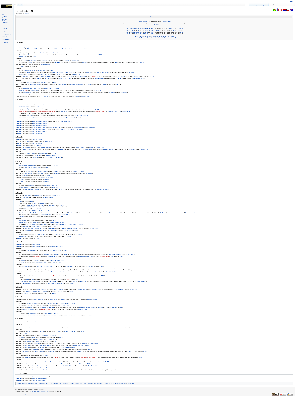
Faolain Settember (72, 228)
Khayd (33, 153)
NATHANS (35, 349)
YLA (130, 351)
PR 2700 (85, 48)
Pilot (26, 90)
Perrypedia (286, 8)
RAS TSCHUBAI (30, 207)
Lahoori (180, 212)
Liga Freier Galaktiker (54, 222)
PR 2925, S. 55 (81, 171)
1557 (173, 27)
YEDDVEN (45, 262)
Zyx (30, 60)
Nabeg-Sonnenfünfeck (60, 48)
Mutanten (136, 76)
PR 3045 (54, 293)
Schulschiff (93, 76)
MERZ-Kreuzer (53, 250)
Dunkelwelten (178, 37)
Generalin (107, 212)
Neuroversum (39, 327)
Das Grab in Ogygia (90, 127)
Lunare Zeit (149, 24)
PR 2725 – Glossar (72, 52)
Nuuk (27, 275)
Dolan (38, 266)
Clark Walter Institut (104, 256)
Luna (115, 62)
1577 (173, 30)
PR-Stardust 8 (124, 92)
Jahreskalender (154, 16)
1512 (130, 28)
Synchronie (34, 376)
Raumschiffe (46, 207)
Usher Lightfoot (72, 224)
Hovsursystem (35, 260)
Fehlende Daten (26, 383)
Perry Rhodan (64, 111)
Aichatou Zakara (49, 266)
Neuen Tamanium (57, 53)
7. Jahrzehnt (165, 23)
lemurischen (63, 299)
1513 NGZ (19, 119)
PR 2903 (73, 206)
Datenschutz (17, 394)
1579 (179, 30)
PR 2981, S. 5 (68, 236)
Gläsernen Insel (136, 78)
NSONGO (59, 250)
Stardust (135, 37)
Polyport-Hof (30, 48)
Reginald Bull (28, 230)
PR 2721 (152, 76)
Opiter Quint (26, 266)
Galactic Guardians (43, 171)
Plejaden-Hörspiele (45, 64)
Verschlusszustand (78, 127)
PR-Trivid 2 (61, 72)
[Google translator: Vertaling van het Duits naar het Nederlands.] (284, 10)
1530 (152, 30)
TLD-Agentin (46, 197)
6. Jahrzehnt (158, 23)
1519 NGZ (19, 131)
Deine (277, 8)
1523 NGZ (19, 145)
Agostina (64, 228)
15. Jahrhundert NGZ (142, 21)
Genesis (172, 36)
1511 (127, 28)
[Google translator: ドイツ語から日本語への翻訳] (281, 10)
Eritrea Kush (29, 115)
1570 (181, 28)
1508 (146, 27)
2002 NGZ (90, 266)
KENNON (32, 70)
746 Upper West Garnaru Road (47, 104)
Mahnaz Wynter (28, 173)
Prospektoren (59, 109)
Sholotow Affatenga (23, 108)
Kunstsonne (35, 370)
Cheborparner (33, 84)
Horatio (29, 92)
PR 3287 (71, 321)
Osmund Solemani (23, 106)
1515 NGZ (19, 123)
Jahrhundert (34, 383)
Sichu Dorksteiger (38, 195)
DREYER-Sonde (37, 256)
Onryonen (37, 341)
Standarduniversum (50, 327)
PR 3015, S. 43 (133, 289)
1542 (130, 33)
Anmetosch (55, 171)
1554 (165, 27)
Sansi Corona (114, 212)
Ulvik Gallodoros (23, 165)
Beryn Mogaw (26, 147)
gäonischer (35, 157)
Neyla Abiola (105, 72)
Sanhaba (29, 153)
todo (22, 66)
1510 (152, 27)
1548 (146, 33)
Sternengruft (166, 36)
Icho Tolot (42, 230)
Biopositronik (27, 70)
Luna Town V (55, 361)
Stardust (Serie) (79, 383)
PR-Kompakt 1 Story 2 (51, 339)
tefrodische (118, 78)
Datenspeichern (51, 256)
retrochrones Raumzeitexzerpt (106, 268)
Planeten (25, 92)
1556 (170, 27)
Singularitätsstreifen (28, 268)
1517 (143, 28)
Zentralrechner (63, 347)
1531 (127, 32)
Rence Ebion (70, 76)
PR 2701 (46, 102)
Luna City (97, 361)
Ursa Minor (118, 254)
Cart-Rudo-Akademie (47, 214)
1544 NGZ (26, 13)
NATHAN (33, 337)
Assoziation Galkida (99, 111)
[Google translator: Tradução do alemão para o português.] (274, 10)
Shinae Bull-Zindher (30, 205)
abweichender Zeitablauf (119, 327)
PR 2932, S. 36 (106, 189)
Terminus (143, 37)
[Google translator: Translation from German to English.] (291, 10)
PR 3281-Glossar (142, 281)
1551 (156, 27)
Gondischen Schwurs (108, 149)
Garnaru (54, 321)
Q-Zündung (61, 189)
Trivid (139, 37)
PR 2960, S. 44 (79, 234)
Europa (74, 117)
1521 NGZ (19, 139)
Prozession (55, 275)
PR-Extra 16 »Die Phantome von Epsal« (42, 210)
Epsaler (162, 212)
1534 (135, 32)
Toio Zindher (50, 271)
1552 (159, 27)
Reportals (55, 357)
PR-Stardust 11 (99, 90)
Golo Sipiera (48, 345)
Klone (97, 72)
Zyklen (136, 36)
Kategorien (18, 383)
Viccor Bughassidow (33, 117)
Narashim (29, 149)
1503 (132, 27)
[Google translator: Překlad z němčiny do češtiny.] (287, 10)
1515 (138, 28)
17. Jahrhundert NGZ (166, 21)
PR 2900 (59, 195)
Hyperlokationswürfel (70, 266)
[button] (6, 25)
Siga (34, 108)
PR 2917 (75, 230)
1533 (132, 32)
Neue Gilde (131, 149)
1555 (167, 27)
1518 (146, 28)
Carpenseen (52, 205)
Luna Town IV (43, 370)
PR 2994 (54, 153)
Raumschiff (100, 307)
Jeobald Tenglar (68, 72)
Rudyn (117, 289)
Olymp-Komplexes (79, 147)
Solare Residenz (96, 289)
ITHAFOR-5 (36, 48)
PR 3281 (62, 205)
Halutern (36, 203)
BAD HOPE (59, 74)
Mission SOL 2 (161, 37)
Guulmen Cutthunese (41, 291)
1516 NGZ (19, 125)
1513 (132, 28)
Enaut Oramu (26, 293)
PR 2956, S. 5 (63, 222)
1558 (176, 27)
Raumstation (115, 307)
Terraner (49, 363)
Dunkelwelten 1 (40, 177)
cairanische (27, 291)
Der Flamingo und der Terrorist (75, 129)
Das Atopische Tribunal (144, 36)
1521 (127, 30)
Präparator (33, 291)
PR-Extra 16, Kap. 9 (66, 214)
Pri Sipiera (21, 337)
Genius (69, 347)
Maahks (54, 262)
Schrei (68, 279)
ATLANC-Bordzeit (158, 24)
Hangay (55, 299)
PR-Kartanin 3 (131, 254)
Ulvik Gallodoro (22, 220)
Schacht (72, 327)
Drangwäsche (42, 203)
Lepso (38, 173)
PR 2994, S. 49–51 (81, 224)
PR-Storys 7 (80, 309)
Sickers (46, 141)
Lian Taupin (88, 84)
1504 (135, 27)
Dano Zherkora (79, 84)
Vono (73, 212)
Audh (106, 307)
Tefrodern (83, 96)
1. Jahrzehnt (120, 23)
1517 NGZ (19, 127)
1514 (135, 28)
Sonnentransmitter (38, 299)
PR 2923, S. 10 (102, 54)
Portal (39, 102)
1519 (149, 28)
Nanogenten (63, 224)
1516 (141, 28)
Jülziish (25, 60)
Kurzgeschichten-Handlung (119, 383)
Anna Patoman (31, 309)
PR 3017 (35, 56)
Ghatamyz (71, 48)
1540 (152, 32)
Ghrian (45, 82)
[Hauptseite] (7, 6)
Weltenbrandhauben (46, 309)
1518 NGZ (19, 129)
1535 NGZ (19, 380)
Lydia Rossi (46, 78)
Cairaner (23, 260)
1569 (178, 28)
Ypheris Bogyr (22, 47)
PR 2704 (97, 109)
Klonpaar (72, 84)
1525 (138, 30)
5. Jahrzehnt (150, 23)
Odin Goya (25, 175)
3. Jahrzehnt (135, 23)
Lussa (38, 84)
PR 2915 (31, 201)
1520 (152, 28)
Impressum (31, 394)
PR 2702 (132, 327)
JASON (41, 266)
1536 (141, 32)
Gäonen (38, 155)
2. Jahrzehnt (127, 23)
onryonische (41, 331)
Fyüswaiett (66, 60)
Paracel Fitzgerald (35, 226)
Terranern (84, 343)
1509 (149, 27)
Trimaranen (32, 315)
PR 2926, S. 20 (57, 203)
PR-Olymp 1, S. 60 (100, 147)
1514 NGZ (19, 121)
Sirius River (65, 321)
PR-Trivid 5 (131, 72)
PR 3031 (63, 260)
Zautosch (75, 171)
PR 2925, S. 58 (89, 173)
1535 (138, 32)
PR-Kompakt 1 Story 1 (126, 111)
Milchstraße (57, 62)
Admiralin (25, 309)
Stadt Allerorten (54, 230)
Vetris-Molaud (109, 271)
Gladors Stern (38, 108)
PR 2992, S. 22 (56, 82)
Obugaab (187, 212)
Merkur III (88, 72)
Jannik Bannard (78, 115)
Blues (77, 96)
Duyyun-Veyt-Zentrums (35, 321)
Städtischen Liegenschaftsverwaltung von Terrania (43, 111)
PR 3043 (72, 291)
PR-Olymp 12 (36, 47)
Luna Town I (84, 357)
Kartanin (72, 254)
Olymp (148, 37)
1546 (141, 33)
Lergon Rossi (67, 78)
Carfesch (55, 254)
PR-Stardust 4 (75, 60)
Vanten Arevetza (23, 111)
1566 (170, 28)
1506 (141, 27)
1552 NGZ (19, 246)
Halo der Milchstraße (55, 260)
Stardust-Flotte (48, 88)
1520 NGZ (19, 133)
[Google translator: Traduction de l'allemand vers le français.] (278, 10)
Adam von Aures (43, 153)
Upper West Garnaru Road (114, 111)
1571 (156, 30)
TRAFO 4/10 (55, 72)
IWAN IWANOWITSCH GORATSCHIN (34, 189)
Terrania (105, 84)
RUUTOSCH (29, 171)
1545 (138, 33)
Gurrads (54, 207)
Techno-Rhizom (29, 341)
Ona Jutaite (26, 197)
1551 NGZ (19, 244)
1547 (144, 33)
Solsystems (122, 76)
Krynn (66, 230)
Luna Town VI (92, 357)
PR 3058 (59, 262)
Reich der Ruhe (76, 315)
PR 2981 (51, 141)
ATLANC (24, 376)
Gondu (24, 149)
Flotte (26, 315)
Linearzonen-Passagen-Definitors (87, 307)
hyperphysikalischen (58, 289)
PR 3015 (66, 250)
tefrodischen (96, 271)
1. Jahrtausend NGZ (143, 19)
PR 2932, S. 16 (55, 155)
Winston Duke (22, 56)
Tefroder (32, 53)
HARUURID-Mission (25, 187)
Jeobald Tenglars (61, 84)
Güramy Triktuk (36, 88)
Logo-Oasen (27, 167)
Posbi (30, 271)
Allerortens (41, 205)
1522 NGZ (19, 143)
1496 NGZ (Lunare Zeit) (70, 331)
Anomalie (84, 62)
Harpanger (21, 74)
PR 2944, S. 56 (55, 187)
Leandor (39, 78)
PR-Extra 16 (47, 175)
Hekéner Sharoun (31, 54)
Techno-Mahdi (36, 167)
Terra (57, 224)
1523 (132, 30)
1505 (138, 27)
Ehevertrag (53, 195)
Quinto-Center (41, 70)
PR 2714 (53, 70)
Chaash (65, 254)
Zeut (29, 109)
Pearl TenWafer (34, 212)
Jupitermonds (68, 117)
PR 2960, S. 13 (49, 167)
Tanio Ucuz (25, 76)
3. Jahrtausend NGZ (166, 19)
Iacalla (28, 331)
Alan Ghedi (21, 90)
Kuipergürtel (90, 256)
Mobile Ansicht (38, 394)
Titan (112, 256)
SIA (44, 220)
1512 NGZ (89, 365)
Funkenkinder (82, 76)
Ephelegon (122, 289)
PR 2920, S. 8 (55, 165)
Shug (28, 141)
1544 (135, 33)
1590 (181, 32)
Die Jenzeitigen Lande (156, 36)
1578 (176, 30)
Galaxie (51, 299)
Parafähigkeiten (31, 165)
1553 (162, 27)
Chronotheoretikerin (72, 268)
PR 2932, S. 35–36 (94, 228)
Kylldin (20, 201)
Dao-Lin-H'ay (47, 254)
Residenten (35, 222)
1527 (144, 30)
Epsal (69, 212)
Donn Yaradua (30, 82)
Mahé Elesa (43, 74)
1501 (127, 27)
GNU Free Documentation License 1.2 (40, 391)
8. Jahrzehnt (173, 23)
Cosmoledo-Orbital (99, 78)
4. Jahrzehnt (143, 23)
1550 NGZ (19, 238)
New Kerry (40, 82)
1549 (149, 33)
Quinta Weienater (39, 339)
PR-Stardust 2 (86, 115)
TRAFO (28, 72)
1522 (130, 30)
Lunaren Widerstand (78, 345)
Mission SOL (154, 37)
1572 (159, 30)
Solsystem (30, 62)
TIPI (42, 76)
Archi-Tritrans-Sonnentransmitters (56, 283)
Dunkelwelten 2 (50, 177)
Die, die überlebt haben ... (66, 121)
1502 (130, 27)
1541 (127, 33)
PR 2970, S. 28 (144, 149)
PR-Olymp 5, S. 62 (76, 74)
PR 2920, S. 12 (56, 220)
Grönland (40, 275)
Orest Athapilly (47, 76)
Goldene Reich (88, 149)
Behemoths (112, 92)
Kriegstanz (62, 129)
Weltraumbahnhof (38, 262)
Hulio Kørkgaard (31, 250)
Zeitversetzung (82, 256)
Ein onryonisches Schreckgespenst (48, 335)
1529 (149, 30)
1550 (152, 33)
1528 (146, 30)
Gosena (71, 230)
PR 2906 (51, 197)
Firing (41, 173)
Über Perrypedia (24, 394)
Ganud (33, 271)
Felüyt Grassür (44, 60)
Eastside (42, 53)
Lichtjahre (103, 269)
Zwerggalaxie (112, 254)
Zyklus (33, 121)
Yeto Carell (26, 208)
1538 (146, 32)
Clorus (60, 78)
